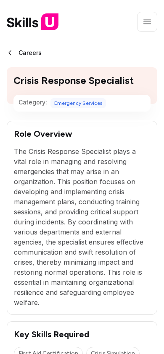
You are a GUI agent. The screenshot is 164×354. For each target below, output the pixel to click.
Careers (30, 52)
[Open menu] (147, 22)
